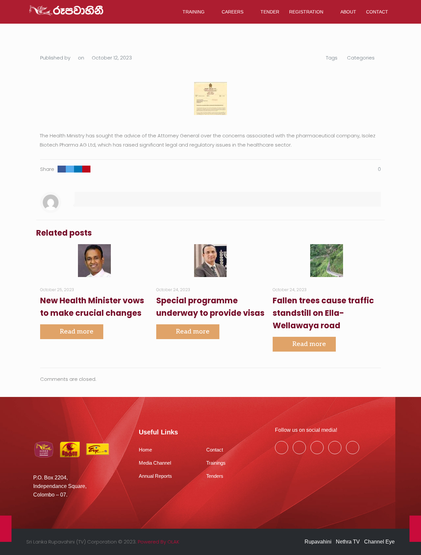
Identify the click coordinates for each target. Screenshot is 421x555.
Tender (269, 11)
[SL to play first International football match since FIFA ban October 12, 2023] (6, 529)
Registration (306, 11)
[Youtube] (317, 447)
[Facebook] (281, 447)
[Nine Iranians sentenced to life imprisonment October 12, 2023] (415, 529)
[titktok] (352, 447)
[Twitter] (299, 447)
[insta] (334, 447)
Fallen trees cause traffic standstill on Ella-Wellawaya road (323, 313)
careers (232, 11)
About (348, 11)
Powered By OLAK (158, 541)
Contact (377, 11)
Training (194, 11)
